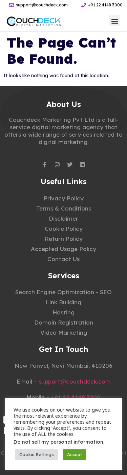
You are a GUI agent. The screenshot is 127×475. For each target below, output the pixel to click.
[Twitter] (69, 164)
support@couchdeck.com (75, 381)
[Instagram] (57, 164)
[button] (114, 20)
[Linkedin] (82, 164)
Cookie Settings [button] (36, 454)
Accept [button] (74, 454)
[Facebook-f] (44, 164)
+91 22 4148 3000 (76, 397)
